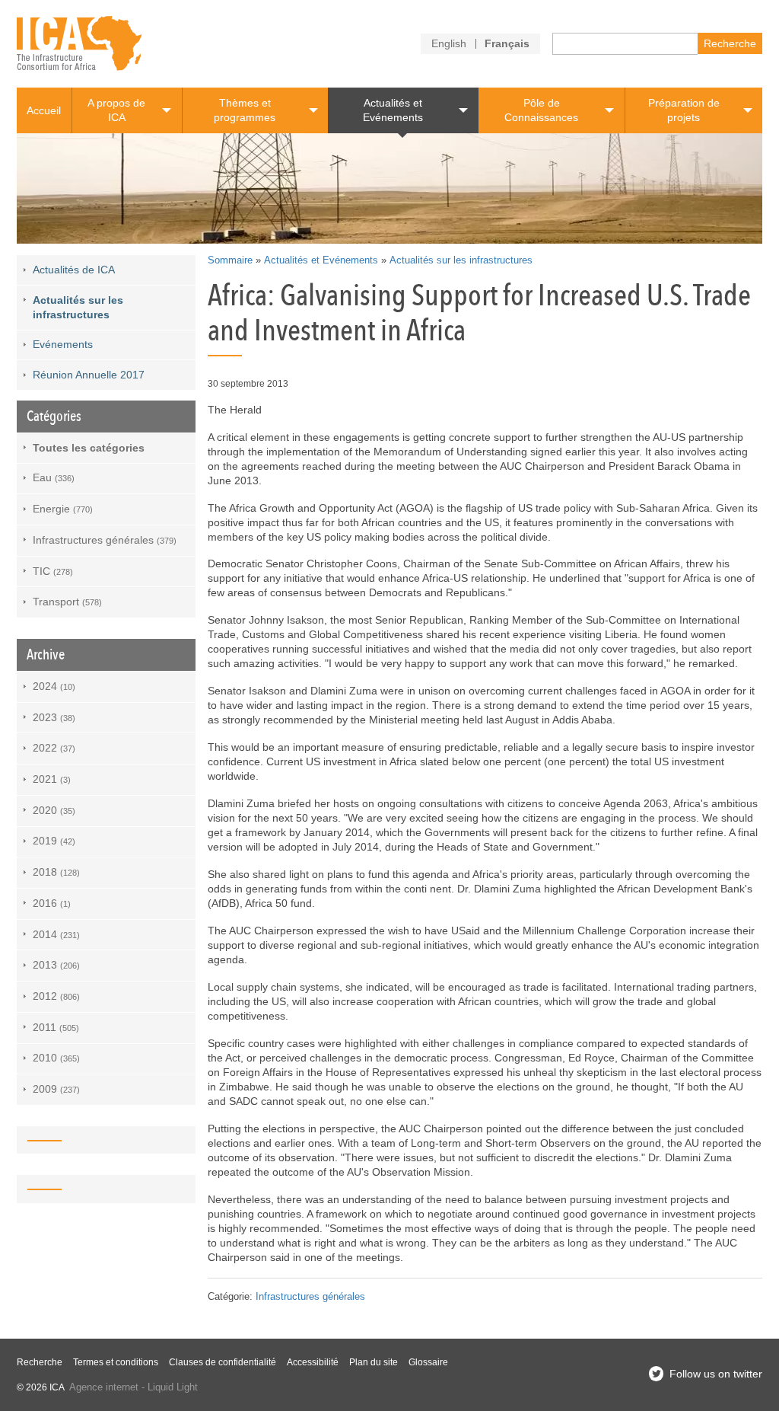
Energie (63, 509)
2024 (54, 686)
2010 (56, 1058)
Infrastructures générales (310, 1296)
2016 (52, 903)
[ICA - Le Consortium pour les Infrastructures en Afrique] (79, 44)
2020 (54, 810)
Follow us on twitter (715, 1374)
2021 (52, 779)
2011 (56, 1027)
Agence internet (103, 1387)
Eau (54, 477)
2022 (54, 748)
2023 (54, 717)
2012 (56, 996)
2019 (54, 841)
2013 (56, 965)
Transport (67, 601)
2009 (56, 1089)
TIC (53, 571)
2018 (56, 872)
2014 (56, 934)
